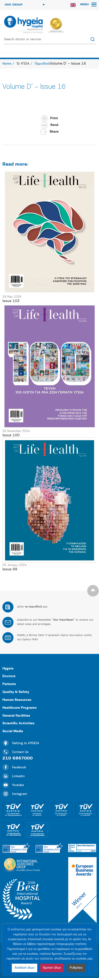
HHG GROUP (14, 4)
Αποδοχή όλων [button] (24, 967)
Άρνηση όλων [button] (52, 967)
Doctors (8, 676)
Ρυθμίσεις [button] (76, 967)
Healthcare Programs (19, 708)
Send (54, 125)
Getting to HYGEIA (25, 743)
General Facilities (16, 716)
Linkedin (18, 776)
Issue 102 (11, 301)
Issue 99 (9, 569)
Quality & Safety (15, 692)
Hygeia (7, 668)
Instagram (19, 794)
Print (54, 118)
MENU (85, 4)
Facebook (19, 767)
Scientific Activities (18, 723)
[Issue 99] (49, 500)
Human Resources (16, 700)
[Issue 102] (49, 232)
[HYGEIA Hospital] (23, 24)
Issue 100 (11, 435)
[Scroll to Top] (93, 591)
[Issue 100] (49, 366)
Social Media (12, 731)
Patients (9, 684)
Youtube (18, 785)
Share (54, 132)
